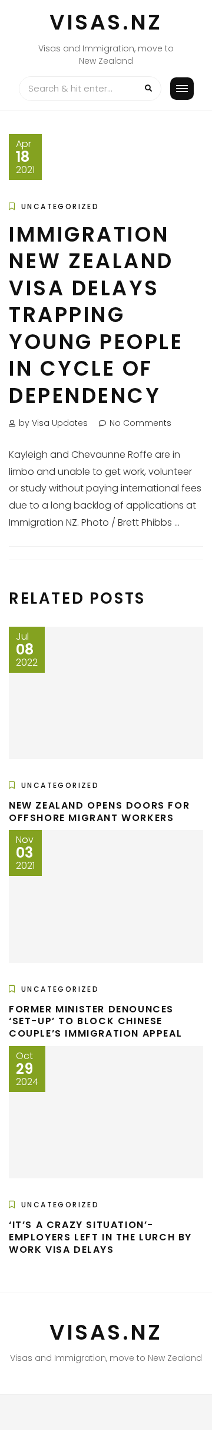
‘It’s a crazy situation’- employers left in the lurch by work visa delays (100, 1237)
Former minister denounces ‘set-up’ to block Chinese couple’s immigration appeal (95, 1021)
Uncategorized (60, 206)
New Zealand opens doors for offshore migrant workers (99, 812)
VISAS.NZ (106, 22)
